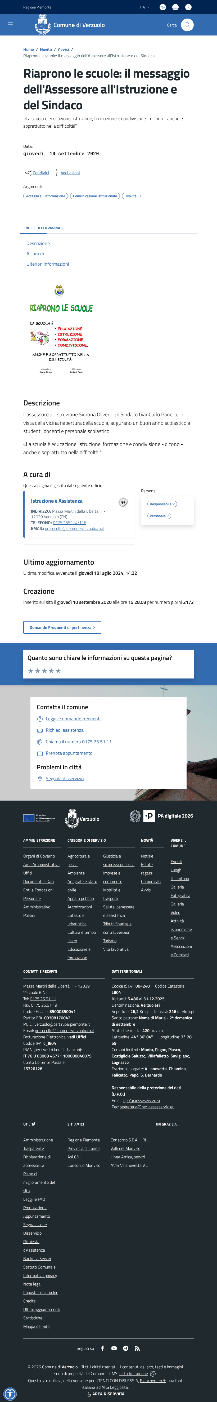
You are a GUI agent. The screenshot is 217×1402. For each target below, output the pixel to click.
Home (28, 49)
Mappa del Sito (36, 1326)
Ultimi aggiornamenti (41, 1309)
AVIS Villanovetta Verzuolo (134, 1165)
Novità (46, 49)
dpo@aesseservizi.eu (141, 1100)
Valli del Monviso (125, 1148)
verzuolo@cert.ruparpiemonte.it (62, 1024)
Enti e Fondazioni (38, 890)
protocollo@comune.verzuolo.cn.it (74, 528)
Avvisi (63, 49)
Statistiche (32, 1318)
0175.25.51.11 (43, 998)
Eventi (176, 861)
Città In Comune (133, 1373)
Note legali (32, 1284)
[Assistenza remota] (152, 1373)
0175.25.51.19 (44, 1005)
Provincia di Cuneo (83, 1148)
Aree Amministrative (41, 864)
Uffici (27, 873)
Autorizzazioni (79, 907)
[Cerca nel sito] (187, 25)
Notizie (147, 856)
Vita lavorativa (116, 949)
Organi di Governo (39, 856)
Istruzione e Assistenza (57, 501)
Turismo (109, 940)
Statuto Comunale (39, 1267)
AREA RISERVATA (108, 1394)
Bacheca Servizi (37, 1258)
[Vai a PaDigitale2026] (161, 815)
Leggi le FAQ (34, 1199)
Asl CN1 (74, 1157)
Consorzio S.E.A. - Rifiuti (131, 1140)
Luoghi (176, 870)
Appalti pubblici (80, 898)
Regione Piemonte (37, 7)
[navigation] (10, 24)
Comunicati (151, 881)
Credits (29, 1301)
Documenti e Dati (38, 881)
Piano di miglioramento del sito (39, 1182)
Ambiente (76, 873)
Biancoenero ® (153, 1380)
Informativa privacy (40, 1275)
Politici (29, 915)
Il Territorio (180, 878)
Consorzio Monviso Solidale (91, 1165)
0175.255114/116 (69, 522)
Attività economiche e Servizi (181, 929)
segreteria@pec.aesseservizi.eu (147, 1107)
